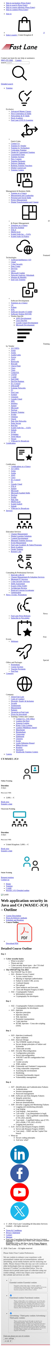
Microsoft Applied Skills (20, 493)
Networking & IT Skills (20, 116)
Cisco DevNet (21, 321)
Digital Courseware (18, 168)
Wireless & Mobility (19, 277)
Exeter (18, 741)
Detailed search (7, 84)
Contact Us (15, 143)
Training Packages (18, 161)
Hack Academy (17, 118)
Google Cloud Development (27, 323)
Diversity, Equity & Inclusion (22, 701)
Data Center (15, 266)
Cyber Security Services (20, 581)
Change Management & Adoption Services (27, 577)
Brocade (14, 364)
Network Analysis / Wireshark (22, 275)
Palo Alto (14, 500)
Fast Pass (14, 671)
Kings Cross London (24, 725)
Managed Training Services (21, 540)
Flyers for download (19, 714)
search (3, 63)
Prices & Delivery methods (16, 918)
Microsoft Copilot (18, 273)
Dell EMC (15, 379)
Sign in (9, 14)
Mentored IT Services (19, 579)
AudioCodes (16, 355)
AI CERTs (15, 348)
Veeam (13, 439)
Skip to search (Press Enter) (16, 5)
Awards (14, 703)
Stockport (19, 750)
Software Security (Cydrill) (21, 312)
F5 (12, 390)
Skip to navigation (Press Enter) (18, 3)
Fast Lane (15, 392)
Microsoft (14, 408)
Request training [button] (7, 877)
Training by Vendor (18, 146)
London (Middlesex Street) (26, 728)
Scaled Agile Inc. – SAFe (21, 234)
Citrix (13, 370)
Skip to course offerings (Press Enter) (20, 7)
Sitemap (9, 1237)
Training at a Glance (19, 193)
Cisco (13, 368)
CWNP (14, 375)
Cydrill (13, 377)
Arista (13, 350)
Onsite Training (17, 549)
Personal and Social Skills (21, 198)
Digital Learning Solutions (21, 536)
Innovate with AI (17, 575)
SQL (13, 309)
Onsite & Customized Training (23, 152)
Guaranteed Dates (18, 155)
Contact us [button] (5, 880)
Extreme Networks (18, 388)
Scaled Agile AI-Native (20, 236)
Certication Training (18, 150)
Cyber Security (17, 264)
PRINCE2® (16, 232)
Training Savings (17, 157)
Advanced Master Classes (21, 111)
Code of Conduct (17, 699)
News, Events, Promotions (16, 595)
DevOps (14, 269)
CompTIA (15, 373)
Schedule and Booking (15, 920)
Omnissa (14, 417)
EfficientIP (15, 386)
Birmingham (21, 732)
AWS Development (23, 318)
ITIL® (13, 230)
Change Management (19, 534)
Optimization (16, 592)
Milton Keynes (21, 745)
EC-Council (15, 384)
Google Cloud (16, 399)
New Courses (16, 159)
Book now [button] (5, 802)
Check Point (16, 366)
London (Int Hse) (22, 721)
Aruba (13, 353)
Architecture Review (19, 588)
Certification (11, 443)
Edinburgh (20, 736)
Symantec (15, 434)
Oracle (13, 419)
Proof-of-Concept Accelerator (22, 590)
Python (13, 307)
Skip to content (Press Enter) (17, 10)
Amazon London (22, 723)
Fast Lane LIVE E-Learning (22, 120)
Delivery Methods (18, 163)
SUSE (13, 432)
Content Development (19, 538)
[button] (25, 35)
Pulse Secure (16, 423)
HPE (13, 401)
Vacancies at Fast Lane (20, 712)
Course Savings (17, 667)
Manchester (20, 730)
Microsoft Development (25, 325)
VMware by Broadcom (20, 441)
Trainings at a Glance (19, 225)
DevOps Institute (17, 228)
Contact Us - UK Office (25, 719)
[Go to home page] (19, 56)
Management (16, 708)
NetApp (14, 410)
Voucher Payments (18, 669)
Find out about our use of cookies (16, 1336)
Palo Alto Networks (18, 421)
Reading (19, 747)
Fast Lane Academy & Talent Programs (26, 545)
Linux (13, 271)
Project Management (19, 200)
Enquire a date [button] (6, 804)
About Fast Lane (17, 697)
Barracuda (15, 361)
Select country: (12, 35)
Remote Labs (16, 552)
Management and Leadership (22, 195)
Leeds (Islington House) (25, 743)
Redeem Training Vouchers (21, 166)
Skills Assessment (18, 584)
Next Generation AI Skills (21, 114)
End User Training (18, 280)
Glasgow (19, 739)
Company (10, 673)
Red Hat (14, 425)
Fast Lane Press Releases (20, 616)
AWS (13, 359)
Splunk (13, 430)
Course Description (13, 916)
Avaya (13, 357)
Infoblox (14, 403)
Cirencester (20, 734)
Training (9, 88)
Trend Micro (16, 437)
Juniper (14, 406)
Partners (14, 710)
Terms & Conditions (14, 1230)
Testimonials (16, 706)
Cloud (13, 262)
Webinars (14, 641)
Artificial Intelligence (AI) (21, 260)
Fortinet (14, 395)
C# (12, 305)
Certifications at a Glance (21, 466)
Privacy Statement (13, 1233)
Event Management (18, 543)
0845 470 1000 (7, 60)
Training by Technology (20, 148)
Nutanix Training (17, 412)
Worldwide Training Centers (27, 752)
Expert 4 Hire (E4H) (19, 586)
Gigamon (14, 397)
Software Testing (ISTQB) (21, 314)
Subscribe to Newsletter (20, 618)
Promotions (15, 665)
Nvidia (13, 414)
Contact (18, 60)
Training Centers (17, 170)
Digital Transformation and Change (24, 202)
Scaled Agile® (16, 504)
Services (9, 511)
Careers (9, 754)
